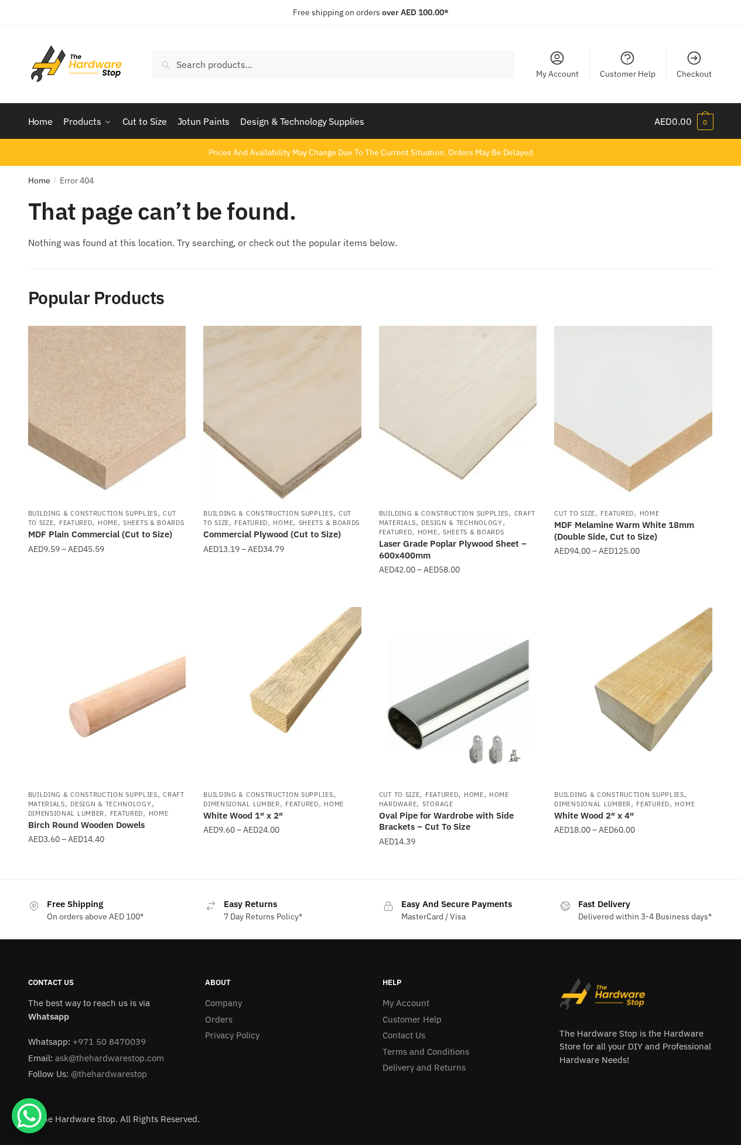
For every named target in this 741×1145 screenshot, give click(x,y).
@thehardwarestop (109, 1073)
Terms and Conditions (426, 1051)
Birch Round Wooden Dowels (86, 824)
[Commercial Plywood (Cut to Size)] (282, 414)
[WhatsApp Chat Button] (29, 1115)
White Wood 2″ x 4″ (594, 815)
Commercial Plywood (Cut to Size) (272, 534)
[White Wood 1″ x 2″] (282, 695)
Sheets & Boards (154, 523)
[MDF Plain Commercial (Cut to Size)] (107, 414)
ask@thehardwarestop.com (109, 1058)
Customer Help (627, 74)
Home (39, 180)
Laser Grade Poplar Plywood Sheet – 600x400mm (453, 549)
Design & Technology (461, 523)
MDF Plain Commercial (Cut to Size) (100, 534)
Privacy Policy (232, 1035)
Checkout (694, 74)
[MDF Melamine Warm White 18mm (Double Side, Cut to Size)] (633, 414)
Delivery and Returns (424, 1067)
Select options (107, 593)
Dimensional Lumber (66, 813)
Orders (219, 1019)
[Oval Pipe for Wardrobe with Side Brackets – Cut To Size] (458, 695)
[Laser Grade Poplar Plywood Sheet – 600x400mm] (458, 414)
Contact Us (404, 1035)
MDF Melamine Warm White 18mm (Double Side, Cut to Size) (624, 530)
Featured (76, 523)
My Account (557, 74)
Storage (437, 804)
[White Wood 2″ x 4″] (633, 695)
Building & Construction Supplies (93, 513)
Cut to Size (574, 513)
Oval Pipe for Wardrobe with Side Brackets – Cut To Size (446, 821)
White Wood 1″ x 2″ (243, 815)
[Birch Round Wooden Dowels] (107, 695)
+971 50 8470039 (109, 1041)
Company (223, 1002)
